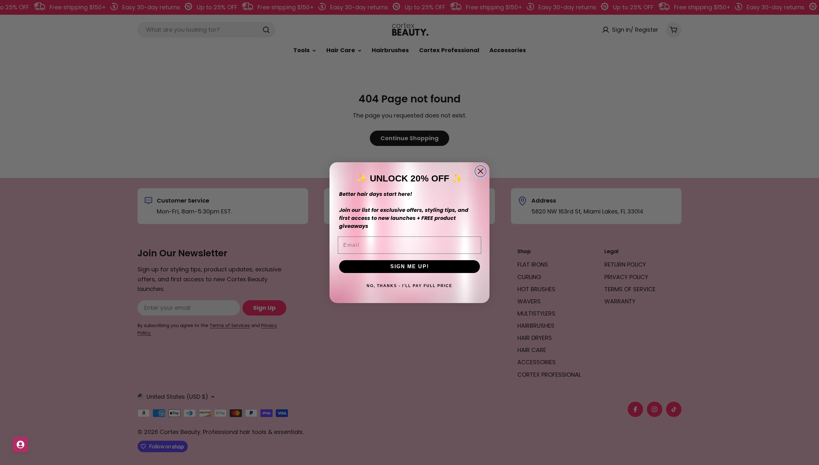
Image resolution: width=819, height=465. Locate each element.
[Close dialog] (480, 171)
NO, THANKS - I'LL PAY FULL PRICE (409, 286)
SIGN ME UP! (409, 266)
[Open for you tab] (20, 444)
